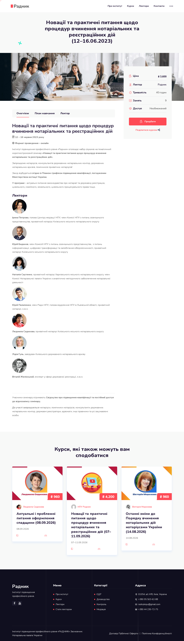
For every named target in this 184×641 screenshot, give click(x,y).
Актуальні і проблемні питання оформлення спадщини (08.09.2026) (36, 518)
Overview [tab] (23, 113)
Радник (162, 84)
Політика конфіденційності (157, 633)
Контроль (101, 604)
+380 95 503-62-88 (148, 599)
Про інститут (115, 6)
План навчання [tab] (45, 113)
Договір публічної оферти (123, 633)
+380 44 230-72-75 (148, 609)
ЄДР (99, 594)
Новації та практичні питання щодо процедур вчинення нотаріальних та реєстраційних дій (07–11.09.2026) (91, 525)
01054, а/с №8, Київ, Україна (152, 594)
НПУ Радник (84, 506)
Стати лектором (64, 609)
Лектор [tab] (65, 113)
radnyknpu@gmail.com (149, 604)
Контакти (159, 6)
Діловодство (103, 599)
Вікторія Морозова (142, 506)
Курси (130, 6)
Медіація (101, 609)
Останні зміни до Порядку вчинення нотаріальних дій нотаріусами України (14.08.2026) (144, 523)
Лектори (144, 6)
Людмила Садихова (33, 506)
